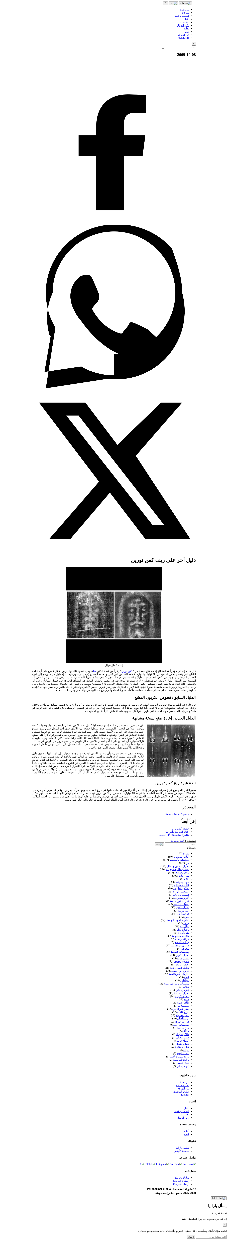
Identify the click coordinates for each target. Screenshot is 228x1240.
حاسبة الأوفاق (181, 1150)
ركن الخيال (183, 1117)
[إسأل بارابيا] (219, 1198)
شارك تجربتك (181, 1177)
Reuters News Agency (177, 814)
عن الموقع (183, 1088)
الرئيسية (184, 1082)
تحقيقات (184, 1114)
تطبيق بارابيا (182, 1147)
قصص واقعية (181, 1111)
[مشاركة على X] (114, 551)
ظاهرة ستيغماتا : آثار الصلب (174, 835)
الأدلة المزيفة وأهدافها (177, 831)
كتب (186, 1134)
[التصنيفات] (185, 3)
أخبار (186, 1108)
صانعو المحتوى (181, 1091)
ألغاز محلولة (177, 840)
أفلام (186, 1131)
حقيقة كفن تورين (179, 828)
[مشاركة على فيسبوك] (114, 223)
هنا (94, 671)
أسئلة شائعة (182, 1085)
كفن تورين (127, 671)
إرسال (191, 1237)
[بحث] (173, 3)
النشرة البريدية (181, 1180)
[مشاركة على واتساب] (114, 387)
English (185, 1094)
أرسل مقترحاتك (180, 1184)
